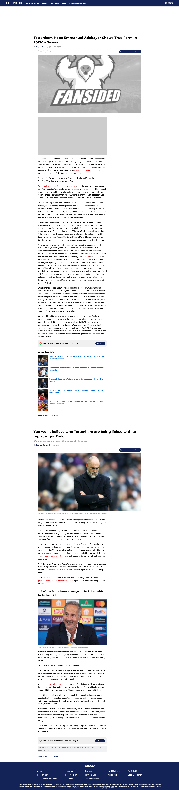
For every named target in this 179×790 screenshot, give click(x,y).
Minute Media (26, 784)
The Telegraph (55, 684)
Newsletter (55, 3)
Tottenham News (51, 415)
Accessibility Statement (47, 779)
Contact (88, 771)
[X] (166, 3)
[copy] (50, 51)
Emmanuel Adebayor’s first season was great (56, 186)
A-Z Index (69, 779)
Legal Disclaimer (135, 775)
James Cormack (43, 445)
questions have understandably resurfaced (56, 580)
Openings (69, 771)
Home (40, 415)
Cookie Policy (112, 775)
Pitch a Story (42, 775)
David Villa (85, 256)
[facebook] (161, 3)
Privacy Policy (71, 775)
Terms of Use (90, 775)
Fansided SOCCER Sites (77, 3)
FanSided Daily (134, 771)
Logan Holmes (42, 47)
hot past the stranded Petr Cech (86, 170)
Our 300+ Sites (113, 771)
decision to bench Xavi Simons (54, 556)
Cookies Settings (92, 779)
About (64, 3)
